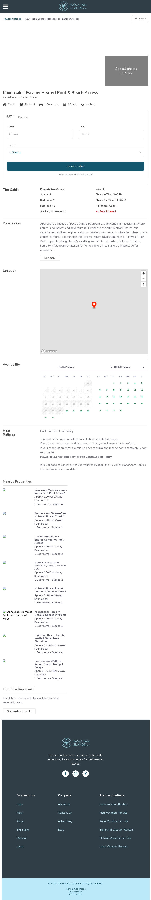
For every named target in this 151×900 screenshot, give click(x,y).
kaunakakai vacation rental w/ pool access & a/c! (50, 565)
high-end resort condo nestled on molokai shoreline (49, 638)
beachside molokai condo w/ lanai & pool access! (50, 491)
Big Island (23, 829)
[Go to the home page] (72, 6)
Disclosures (75, 894)
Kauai (20, 821)
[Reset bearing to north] (143, 284)
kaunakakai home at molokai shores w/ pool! (50, 613)
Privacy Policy (75, 891)
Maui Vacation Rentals (113, 813)
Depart (83, 127)
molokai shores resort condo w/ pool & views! (50, 590)
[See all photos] (53, 55)
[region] (94, 311)
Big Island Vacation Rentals (116, 829)
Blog (61, 829)
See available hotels (19, 711)
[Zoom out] (143, 278)
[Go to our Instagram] (75, 773)
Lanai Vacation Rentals (113, 846)
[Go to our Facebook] (65, 773)
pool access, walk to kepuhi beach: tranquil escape (48, 664)
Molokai (21, 838)
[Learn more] (18, 498)
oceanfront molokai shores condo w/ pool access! (49, 539)
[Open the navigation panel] (5, 6)
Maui (19, 813)
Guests (12, 145)
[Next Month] (143, 367)
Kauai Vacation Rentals (113, 821)
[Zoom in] (143, 273)
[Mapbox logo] (49, 351)
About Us (64, 804)
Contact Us (65, 813)
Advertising (65, 821)
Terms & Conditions (75, 888)
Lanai (20, 846)
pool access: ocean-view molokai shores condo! (50, 515)
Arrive (11, 127)
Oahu (20, 804)
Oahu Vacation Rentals (113, 804)
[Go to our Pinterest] (85, 773)
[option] (66, 410)
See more (50, 258)
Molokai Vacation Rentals (115, 838)
